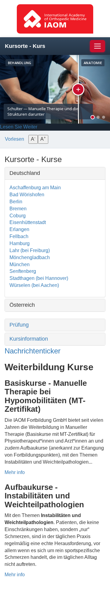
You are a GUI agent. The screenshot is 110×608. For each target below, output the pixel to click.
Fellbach (18, 236)
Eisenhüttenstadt (27, 222)
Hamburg (19, 243)
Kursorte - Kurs (25, 46)
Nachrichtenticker (33, 351)
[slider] (79, 89)
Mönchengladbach (29, 257)
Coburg (17, 215)
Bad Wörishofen (26, 194)
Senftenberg (22, 271)
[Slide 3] (103, 117)
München (19, 264)
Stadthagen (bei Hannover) (38, 278)
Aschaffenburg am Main (35, 187)
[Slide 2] (98, 117)
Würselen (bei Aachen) (34, 285)
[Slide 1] (92, 117)
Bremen (18, 208)
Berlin (15, 201)
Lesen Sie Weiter (18, 126)
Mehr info (15, 472)
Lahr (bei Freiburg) (29, 250)
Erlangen (19, 229)
